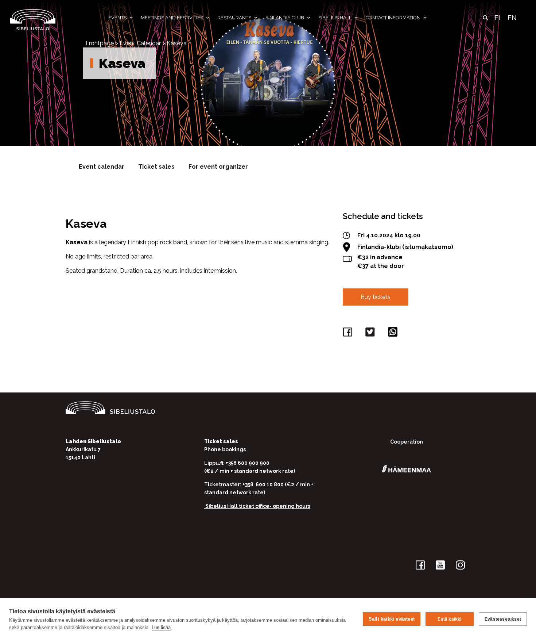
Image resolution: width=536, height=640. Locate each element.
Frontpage (100, 43)
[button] (485, 17)
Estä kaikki (449, 619)
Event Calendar (140, 43)
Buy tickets (376, 297)
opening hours (291, 506)
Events (117, 17)
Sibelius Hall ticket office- (238, 506)
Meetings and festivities (172, 17)
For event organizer (218, 166)
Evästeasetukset (503, 619)
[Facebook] (348, 333)
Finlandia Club (284, 17)
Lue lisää (161, 627)
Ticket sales (156, 166)
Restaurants (234, 17)
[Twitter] (371, 333)
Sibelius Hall (334, 17)
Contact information (393, 17)
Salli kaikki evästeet (392, 619)
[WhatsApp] (394, 333)
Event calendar (101, 166)
